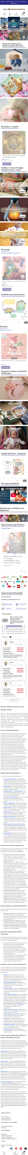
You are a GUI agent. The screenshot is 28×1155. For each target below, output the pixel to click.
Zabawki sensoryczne (8, 812)
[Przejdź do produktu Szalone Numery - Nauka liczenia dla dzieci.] (14, 268)
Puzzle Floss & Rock (8, 988)
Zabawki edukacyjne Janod (9, 982)
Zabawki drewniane (5, 1051)
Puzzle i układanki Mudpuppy (10, 994)
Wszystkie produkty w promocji (10, 253)
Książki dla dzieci (4, 1071)
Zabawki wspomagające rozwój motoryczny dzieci (14, 824)
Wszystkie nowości (5, 330)
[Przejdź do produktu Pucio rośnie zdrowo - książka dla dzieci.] (14, 346)
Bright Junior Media (8, 1028)
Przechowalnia (5, 1116)
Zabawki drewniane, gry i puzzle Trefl (12, 1013)
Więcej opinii (14, 700)
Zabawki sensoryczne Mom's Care (11, 1009)
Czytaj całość (8, 565)
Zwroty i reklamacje (6, 1137)
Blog (2, 1146)
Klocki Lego (6, 974)
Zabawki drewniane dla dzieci (10, 778)
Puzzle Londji (7, 1018)
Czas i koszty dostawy (7, 1126)
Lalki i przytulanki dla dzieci (7, 1081)
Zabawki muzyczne (8, 807)
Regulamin (4, 1134)
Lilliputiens (20, 1003)
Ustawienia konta (5, 1119)
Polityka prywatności (7, 1135)
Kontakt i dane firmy (6, 1145)
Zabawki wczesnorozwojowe (10, 816)
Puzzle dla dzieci (7, 786)
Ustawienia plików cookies (8, 1138)
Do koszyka (7, 164)
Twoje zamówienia (6, 1118)
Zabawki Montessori (8, 833)
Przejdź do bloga (5, 528)
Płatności (3, 1127)
